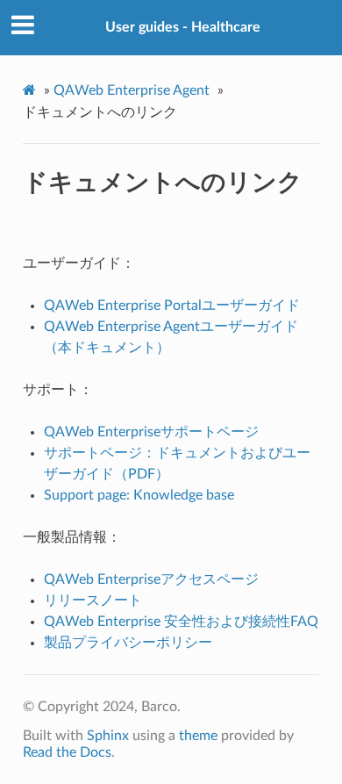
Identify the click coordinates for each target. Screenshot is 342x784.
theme (198, 736)
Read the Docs (67, 752)
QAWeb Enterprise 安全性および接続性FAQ (181, 622)
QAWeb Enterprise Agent (131, 90)
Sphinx (108, 736)
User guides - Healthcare (182, 27)
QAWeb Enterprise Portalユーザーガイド (172, 305)
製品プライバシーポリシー (128, 643)
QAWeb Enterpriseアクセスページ (151, 579)
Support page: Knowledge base (139, 495)
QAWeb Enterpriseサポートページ (151, 432)
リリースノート (93, 600)
